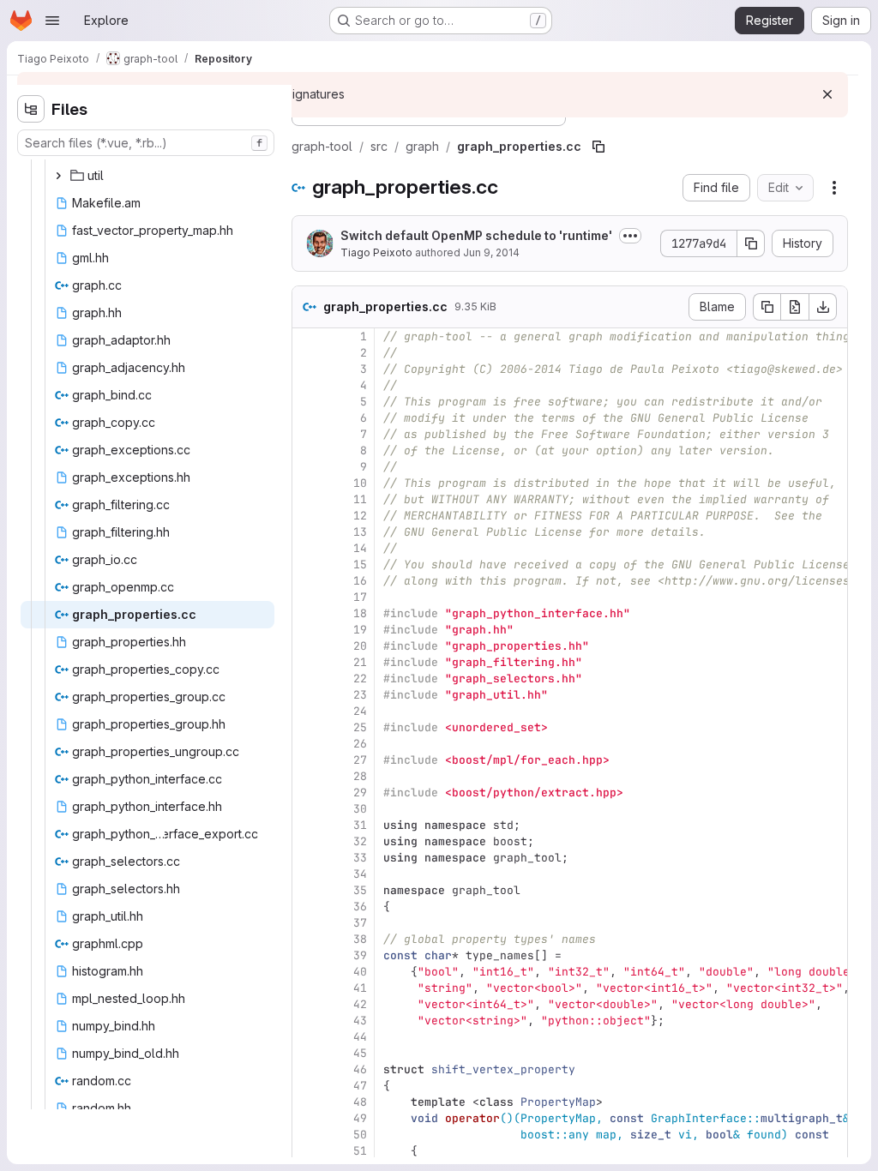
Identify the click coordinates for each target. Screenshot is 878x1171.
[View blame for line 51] (307, 1151)
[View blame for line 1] (307, 336)
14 (360, 548)
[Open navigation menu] (52, 20)
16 (360, 580)
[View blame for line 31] (307, 825)
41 (360, 988)
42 (360, 1004)
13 (360, 532)
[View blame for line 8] (307, 450)
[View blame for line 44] (307, 1037)
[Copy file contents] (766, 307)
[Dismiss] (827, 94)
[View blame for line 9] (307, 467)
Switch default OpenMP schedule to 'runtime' (476, 235)
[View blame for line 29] (307, 792)
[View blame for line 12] (307, 515)
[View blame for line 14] (307, 548)
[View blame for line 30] (307, 809)
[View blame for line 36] (307, 906)
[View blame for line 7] (307, 434)
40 (360, 971)
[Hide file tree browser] (31, 109)
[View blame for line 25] (307, 727)
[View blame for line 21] (307, 662)
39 (360, 955)
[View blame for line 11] (307, 499)
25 (360, 727)
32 (360, 841)
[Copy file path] (598, 146)
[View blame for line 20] (307, 646)
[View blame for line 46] (307, 1069)
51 (360, 1151)
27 (360, 760)
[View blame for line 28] (307, 776)
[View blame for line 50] (307, 1134)
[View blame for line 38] (307, 939)
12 (360, 515)
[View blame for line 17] (307, 597)
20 (360, 646)
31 (360, 825)
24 (360, 711)
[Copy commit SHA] (751, 243)
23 (360, 695)
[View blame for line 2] (307, 353)
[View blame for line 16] (307, 581)
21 (360, 662)
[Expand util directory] (58, 175)
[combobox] (145, 142)
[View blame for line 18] (307, 613)
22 (360, 678)
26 (360, 743)
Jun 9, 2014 (491, 252)
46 (360, 1069)
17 (360, 597)
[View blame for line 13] (307, 532)
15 (360, 564)
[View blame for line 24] (307, 711)
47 (360, 1085)
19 (360, 629)
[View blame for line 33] (307, 858)
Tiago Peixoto (376, 252)
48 (360, 1102)
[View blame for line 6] (307, 418)
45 (360, 1053)
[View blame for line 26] (307, 744)
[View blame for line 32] (307, 841)
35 (360, 890)
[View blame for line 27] (307, 760)
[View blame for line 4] (307, 385)
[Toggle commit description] (630, 235)
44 (360, 1037)
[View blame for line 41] (307, 988)
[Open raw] (795, 307)
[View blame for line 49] (307, 1118)
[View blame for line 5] (307, 401)
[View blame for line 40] (307, 972)
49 (360, 1118)
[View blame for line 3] (307, 369)
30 (360, 809)
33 (360, 857)
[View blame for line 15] (307, 564)
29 (360, 792)
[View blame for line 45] (307, 1053)
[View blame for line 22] (307, 678)
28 (360, 776)
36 (360, 906)
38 (360, 939)
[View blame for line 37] (307, 923)
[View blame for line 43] (307, 1020)
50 (360, 1134)
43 (360, 1020)
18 (360, 613)
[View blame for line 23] (307, 695)
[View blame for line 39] (307, 955)
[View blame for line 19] (307, 630)
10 (360, 483)
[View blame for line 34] (307, 874)
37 (360, 923)
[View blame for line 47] (307, 1086)
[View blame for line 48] (307, 1102)
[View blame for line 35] (307, 890)
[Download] (823, 307)
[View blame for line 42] (307, 1004)
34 (360, 874)
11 (360, 499)
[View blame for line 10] (307, 483)
